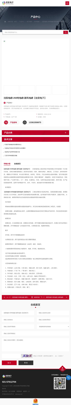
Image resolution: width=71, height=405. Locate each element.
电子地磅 (29, 21)
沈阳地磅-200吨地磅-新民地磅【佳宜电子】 (25, 297)
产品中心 (21, 21)
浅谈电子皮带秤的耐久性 (12, 152)
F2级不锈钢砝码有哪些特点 (13, 144)
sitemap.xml (18, 394)
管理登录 (19, 391)
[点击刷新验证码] (26, 356)
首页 (15, 21)
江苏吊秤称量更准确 (11, 155)
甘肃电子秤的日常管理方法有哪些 (15, 148)
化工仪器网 (12, 391)
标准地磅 (36, 21)
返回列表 (37, 297)
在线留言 (17, 164)
